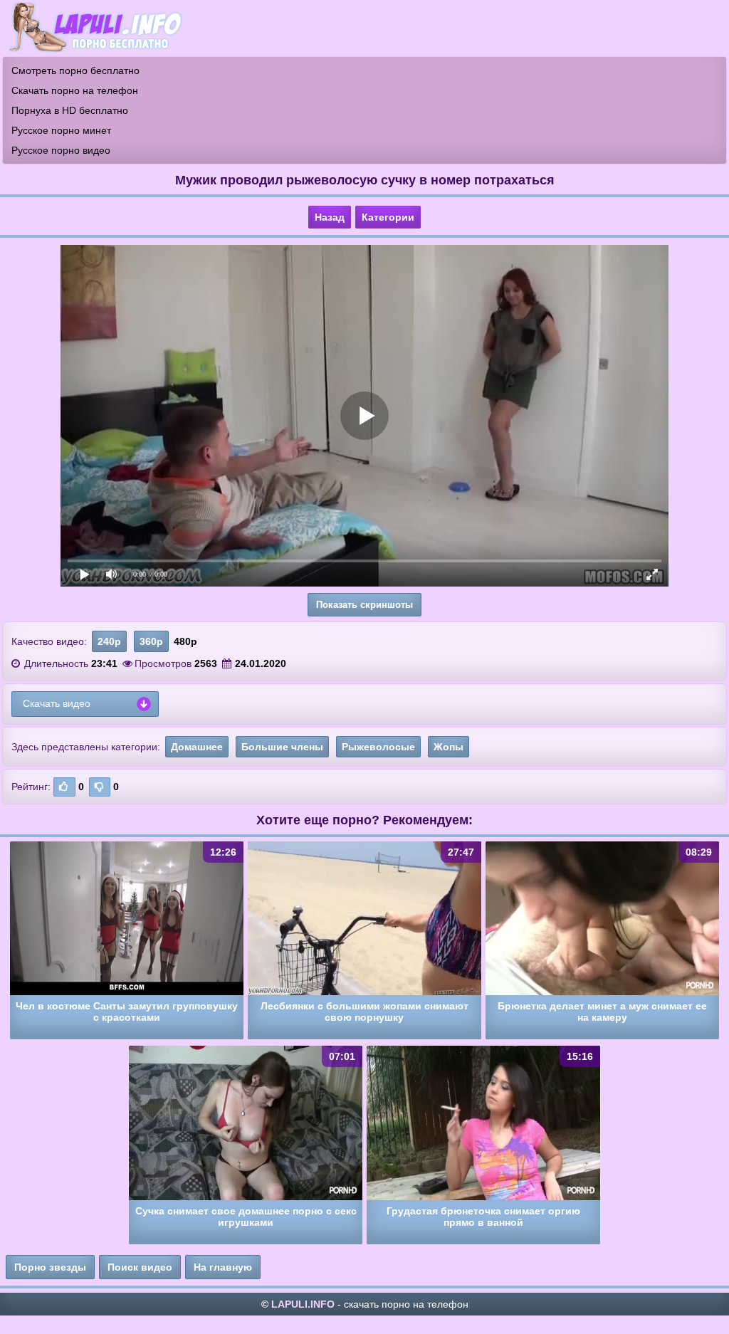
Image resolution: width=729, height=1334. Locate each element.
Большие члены (282, 746)
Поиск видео (139, 1267)
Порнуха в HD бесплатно (69, 110)
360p (151, 641)
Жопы (448, 746)
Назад (330, 217)
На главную (223, 1267)
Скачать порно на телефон (74, 90)
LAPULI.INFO (303, 1304)
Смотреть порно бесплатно (75, 70)
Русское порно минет (61, 130)
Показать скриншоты (364, 604)
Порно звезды (50, 1267)
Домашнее (197, 746)
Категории (388, 217)
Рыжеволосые (378, 746)
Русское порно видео (60, 150)
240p (109, 641)
